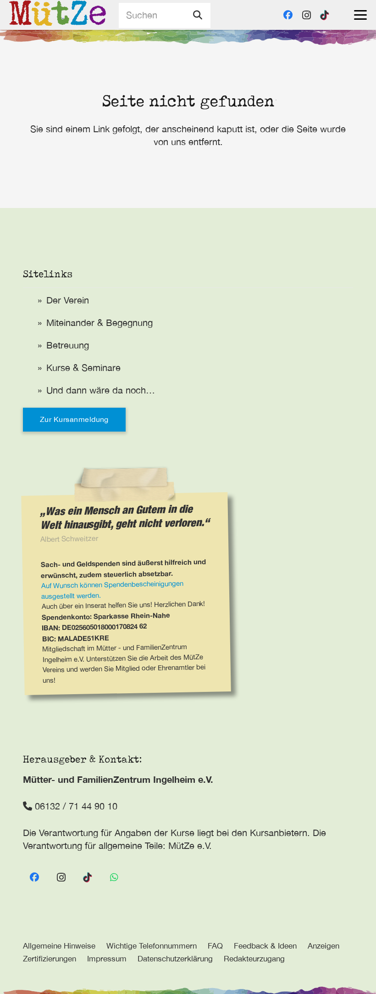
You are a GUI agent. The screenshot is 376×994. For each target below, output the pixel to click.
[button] (360, 15)
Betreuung (67, 345)
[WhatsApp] (114, 877)
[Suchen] (197, 15)
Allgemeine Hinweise (59, 945)
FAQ (215, 945)
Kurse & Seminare (83, 367)
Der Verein (67, 300)
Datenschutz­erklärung (175, 958)
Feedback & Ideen (265, 945)
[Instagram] (306, 15)
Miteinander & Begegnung (99, 322)
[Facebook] (288, 15)
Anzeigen (323, 945)
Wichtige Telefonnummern (151, 945)
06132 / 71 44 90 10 (74, 806)
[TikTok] (324, 15)
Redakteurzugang (254, 958)
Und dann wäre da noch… (100, 390)
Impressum (107, 958)
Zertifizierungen (49, 958)
